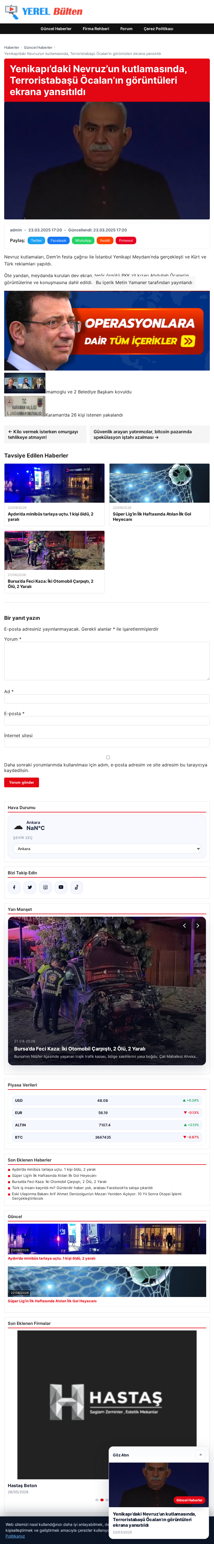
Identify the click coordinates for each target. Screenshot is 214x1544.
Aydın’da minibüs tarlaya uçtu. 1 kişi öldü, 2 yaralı (54, 1169)
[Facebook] (14, 887)
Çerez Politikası (158, 28)
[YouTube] (61, 887)
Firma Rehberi (96, 28)
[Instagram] (45, 887)
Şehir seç (23, 838)
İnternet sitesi (18, 735)
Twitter (36, 240)
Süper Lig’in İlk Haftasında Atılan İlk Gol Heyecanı (54, 1175)
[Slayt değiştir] (97, 1500)
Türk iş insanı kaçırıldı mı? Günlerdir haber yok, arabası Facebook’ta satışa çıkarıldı (82, 1187)
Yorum (12, 639)
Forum (126, 28)
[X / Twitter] (29, 887)
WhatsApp (83, 240)
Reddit (105, 240)
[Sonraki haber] (197, 925)
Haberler (11, 47)
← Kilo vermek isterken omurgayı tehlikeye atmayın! (43, 434)
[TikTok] (76, 887)
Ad (9, 691)
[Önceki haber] (185, 925)
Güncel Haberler (56, 28)
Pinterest (126, 240)
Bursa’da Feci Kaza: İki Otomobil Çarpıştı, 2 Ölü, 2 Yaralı (59, 1181)
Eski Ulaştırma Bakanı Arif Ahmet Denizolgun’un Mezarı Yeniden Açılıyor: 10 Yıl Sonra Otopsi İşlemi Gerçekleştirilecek (96, 1196)
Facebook (58, 240)
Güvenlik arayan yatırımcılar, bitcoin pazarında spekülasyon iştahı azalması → (143, 434)
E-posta (14, 713)
